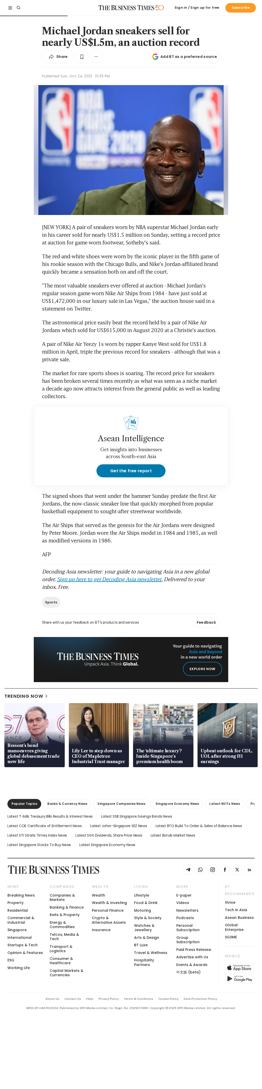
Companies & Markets (62, 897)
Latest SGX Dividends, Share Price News (108, 835)
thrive (230, 902)
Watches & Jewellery (144, 927)
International (19, 937)
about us (52, 999)
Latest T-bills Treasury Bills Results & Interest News (50, 816)
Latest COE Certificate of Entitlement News (44, 825)
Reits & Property (65, 914)
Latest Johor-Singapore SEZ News (118, 825)
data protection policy (200, 999)
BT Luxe (141, 945)
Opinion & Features (25, 952)
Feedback (206, 622)
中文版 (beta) (188, 972)
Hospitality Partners (144, 962)
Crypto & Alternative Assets (109, 920)
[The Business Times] (126, 8)
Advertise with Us (192, 957)
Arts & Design (146, 937)
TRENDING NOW (23, 696)
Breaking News (21, 895)
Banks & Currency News (67, 804)
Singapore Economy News (177, 804)
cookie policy (168, 999)
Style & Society (147, 917)
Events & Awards (192, 964)
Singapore (17, 929)
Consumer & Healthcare (61, 960)
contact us (72, 999)
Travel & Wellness (150, 952)
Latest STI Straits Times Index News (37, 835)
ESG (10, 960)
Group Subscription (188, 939)
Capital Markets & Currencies (66, 973)
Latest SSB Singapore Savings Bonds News (136, 816)
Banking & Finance (67, 907)
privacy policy (109, 999)
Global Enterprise (234, 927)
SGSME (231, 937)
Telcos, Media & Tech (64, 936)
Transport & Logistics (61, 948)
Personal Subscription (188, 927)
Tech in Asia (236, 909)
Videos (182, 902)
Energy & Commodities (62, 924)
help (89, 999)
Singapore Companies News (121, 804)
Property (15, 902)
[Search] (18, 8)
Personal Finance (108, 910)
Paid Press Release (193, 949)
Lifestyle (141, 895)
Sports (51, 602)
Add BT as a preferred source (188, 56)
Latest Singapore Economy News (107, 844)
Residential (17, 910)
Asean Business (239, 917)
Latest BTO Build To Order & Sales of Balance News (199, 825)
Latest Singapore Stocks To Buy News (39, 844)
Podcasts (185, 917)
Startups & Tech (22, 945)
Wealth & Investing (109, 902)
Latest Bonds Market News (173, 835)
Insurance (101, 929)
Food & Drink (146, 902)
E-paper (184, 895)
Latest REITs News (224, 804)
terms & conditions (138, 999)
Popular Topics (24, 804)
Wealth (98, 895)
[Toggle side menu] (10, 8)
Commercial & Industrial (20, 920)
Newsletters (187, 910)
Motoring (142, 910)
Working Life (18, 967)
